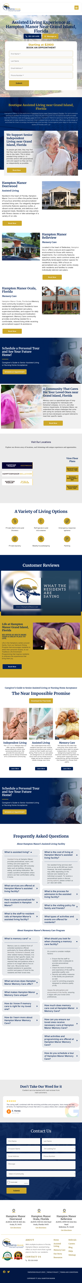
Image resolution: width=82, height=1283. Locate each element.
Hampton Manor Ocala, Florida (15, 301)
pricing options (53, 880)
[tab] (17, 465)
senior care (29, 118)
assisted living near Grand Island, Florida (48, 113)
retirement (10, 745)
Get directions (15, 1228)
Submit (19, 83)
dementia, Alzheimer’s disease (18, 952)
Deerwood (12, 198)
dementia (62, 405)
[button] (76, 8)
